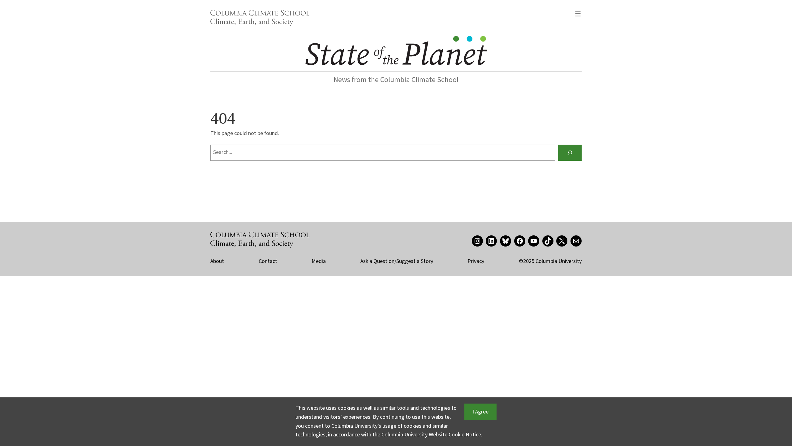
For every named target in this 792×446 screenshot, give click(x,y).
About (217, 261)
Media (319, 261)
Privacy (475, 261)
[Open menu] (578, 13)
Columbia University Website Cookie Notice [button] (431, 435)
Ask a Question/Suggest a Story (396, 261)
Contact (268, 261)
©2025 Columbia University (550, 261)
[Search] (570, 153)
